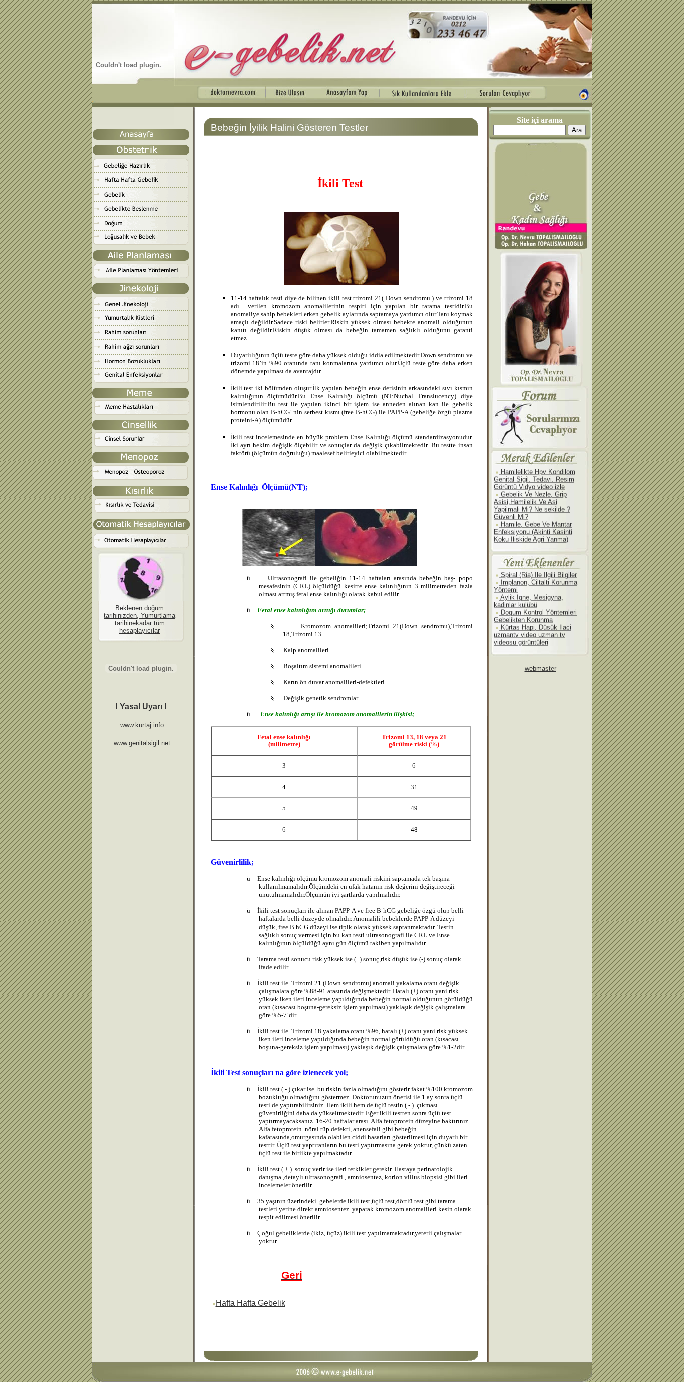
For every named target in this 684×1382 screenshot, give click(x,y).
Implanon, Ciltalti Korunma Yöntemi (535, 576)
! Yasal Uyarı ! (141, 706)
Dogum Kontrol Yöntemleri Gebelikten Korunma (535, 606)
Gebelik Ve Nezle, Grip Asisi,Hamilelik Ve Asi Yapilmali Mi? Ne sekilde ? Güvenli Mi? (532, 495)
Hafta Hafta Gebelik (250, 1303)
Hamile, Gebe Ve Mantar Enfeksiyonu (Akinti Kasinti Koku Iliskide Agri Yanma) (533, 521)
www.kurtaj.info (142, 725)
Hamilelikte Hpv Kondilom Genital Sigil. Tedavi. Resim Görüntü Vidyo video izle (534, 468)
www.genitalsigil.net (142, 743)
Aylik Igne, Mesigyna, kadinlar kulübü (528, 591)
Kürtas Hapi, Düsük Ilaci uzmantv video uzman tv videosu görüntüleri (532, 625)
